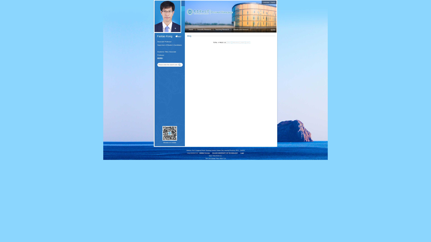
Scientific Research (204, 29)
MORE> (160, 58)
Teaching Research (222, 29)
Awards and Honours (240, 29)
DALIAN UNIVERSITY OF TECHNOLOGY (225, 153)
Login (242, 153)
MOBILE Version (204, 153)
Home (191, 29)
